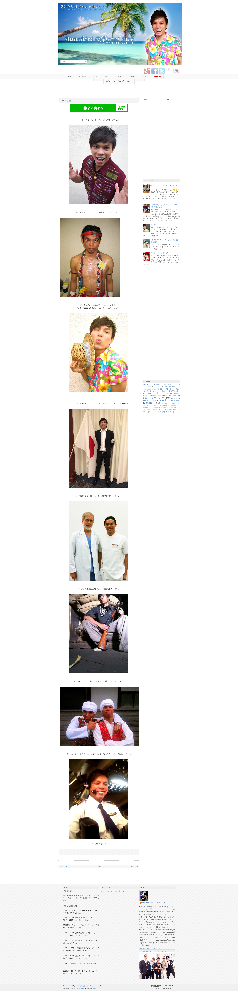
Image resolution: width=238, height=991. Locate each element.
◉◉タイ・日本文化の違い (151, 384)
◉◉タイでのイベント (171, 384)
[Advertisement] (119, 92)
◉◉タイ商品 (167, 391)
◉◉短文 (163, 400)
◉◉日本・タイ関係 (149, 400)
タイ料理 (172, 405)
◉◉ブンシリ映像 (170, 395)
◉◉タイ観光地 (156, 395)
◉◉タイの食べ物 (164, 389)
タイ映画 (156, 407)
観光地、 (170, 412)
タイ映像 (149, 407)
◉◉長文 (150, 402)
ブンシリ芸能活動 (166, 409)
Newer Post (63, 866)
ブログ (94, 76)
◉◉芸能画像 (175, 400)
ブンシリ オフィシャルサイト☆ (84, 6)
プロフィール (153, 224)
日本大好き (161, 412)
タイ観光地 (163, 407)
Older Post (134, 866)
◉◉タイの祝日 (152, 389)
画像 (119, 76)
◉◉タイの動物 (168, 386)
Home (99, 866)
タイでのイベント (165, 403)
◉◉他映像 (174, 398)
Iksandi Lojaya (79, 988)
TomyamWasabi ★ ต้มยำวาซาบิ (153, 903)
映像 (107, 76)
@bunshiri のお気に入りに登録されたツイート (117, 891)
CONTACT (145, 76)
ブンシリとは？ (82, 76)
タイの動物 (153, 405)
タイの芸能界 (162, 405)
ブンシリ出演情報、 (153, 409)
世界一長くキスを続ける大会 (158, 253)
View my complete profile (149, 948)
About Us (132, 76)
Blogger (95, 988)
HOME (69, 76)
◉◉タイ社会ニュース (156, 393)
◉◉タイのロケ (157, 386)
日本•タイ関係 (152, 412)
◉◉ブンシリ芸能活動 (154, 398)
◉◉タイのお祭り (147, 386)
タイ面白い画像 (172, 407)
